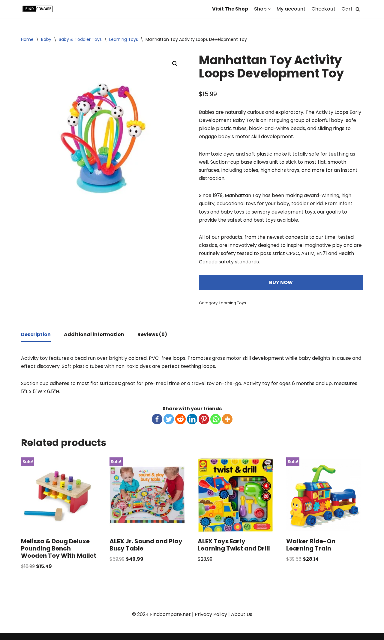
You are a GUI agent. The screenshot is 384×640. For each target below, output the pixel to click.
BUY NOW (281, 282)
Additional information (94, 334)
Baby (46, 39)
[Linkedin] (192, 419)
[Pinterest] (204, 419)
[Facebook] (157, 419)
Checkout (323, 8)
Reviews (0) (152, 334)
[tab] (36, 335)
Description (36, 334)
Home (27, 39)
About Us (241, 614)
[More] (227, 419)
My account (291, 8)
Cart (346, 8)
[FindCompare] (39, 9)
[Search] (358, 9)
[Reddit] (180, 419)
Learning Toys (123, 39)
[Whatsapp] (215, 419)
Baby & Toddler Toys (80, 39)
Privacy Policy (211, 614)
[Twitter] (169, 419)
